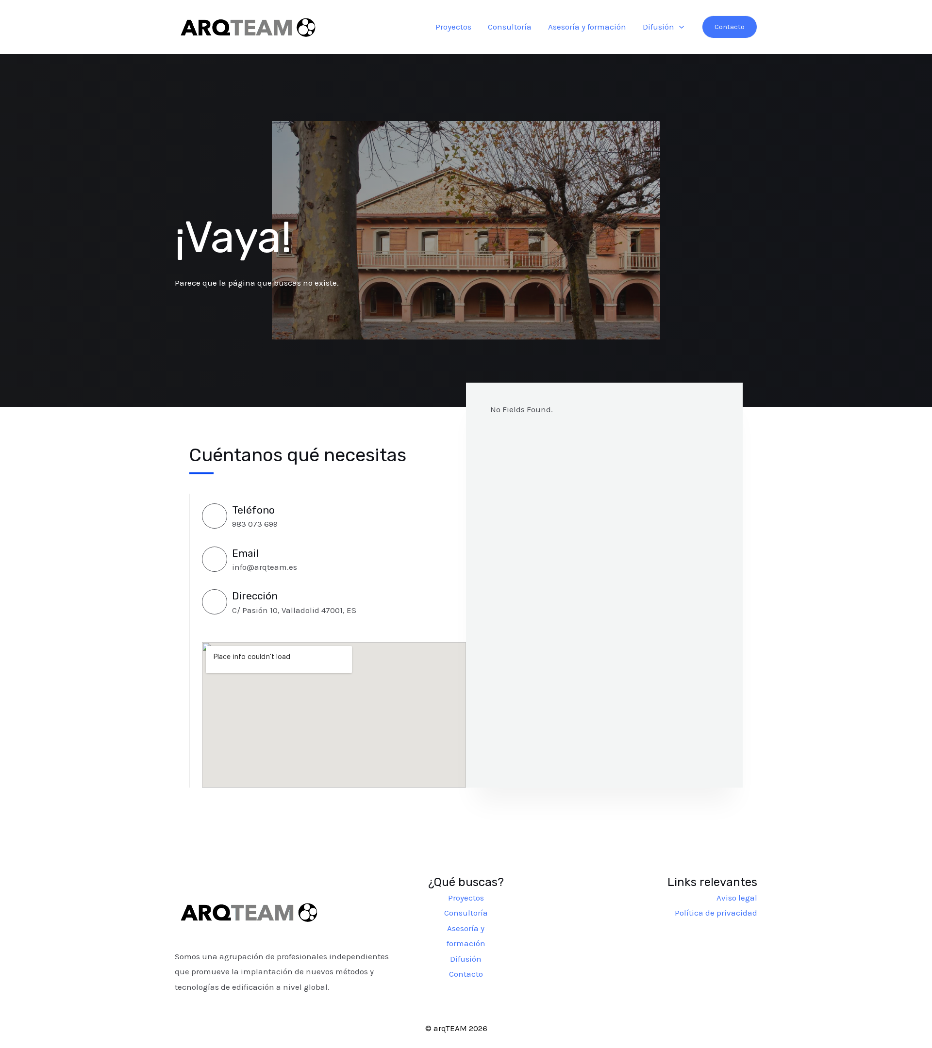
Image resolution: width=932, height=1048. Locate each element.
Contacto (466, 974)
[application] (679, 27)
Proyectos (453, 27)
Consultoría (510, 27)
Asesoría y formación (587, 27)
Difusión (658, 27)
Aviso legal (736, 898)
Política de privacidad (716, 913)
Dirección (255, 596)
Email (245, 553)
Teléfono (253, 510)
